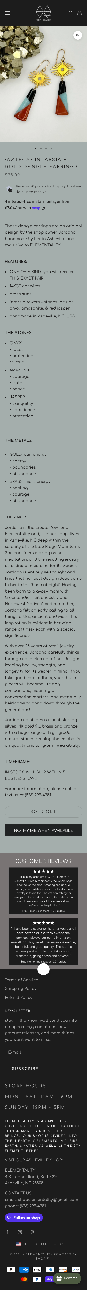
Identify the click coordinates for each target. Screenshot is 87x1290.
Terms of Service (21, 980)
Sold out (43, 812)
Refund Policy (18, 997)
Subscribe (25, 1069)
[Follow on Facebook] (7, 1232)
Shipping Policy (20, 988)
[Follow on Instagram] (19, 1232)
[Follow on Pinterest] (32, 1232)
